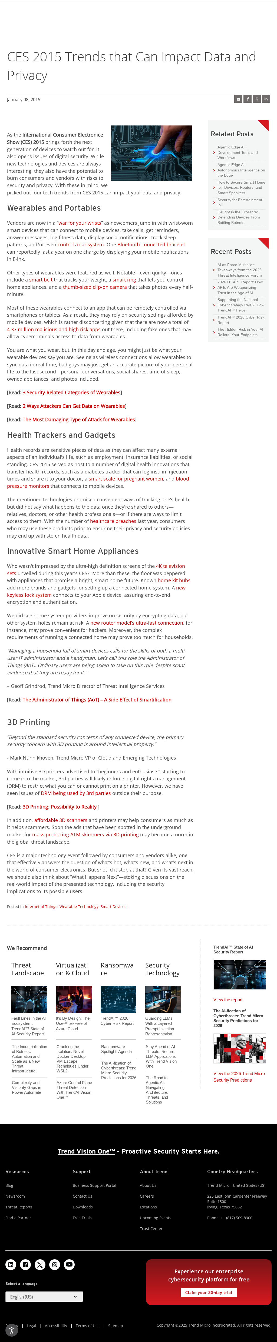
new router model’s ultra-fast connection (136, 622)
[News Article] (238, 99)
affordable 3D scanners (60, 820)
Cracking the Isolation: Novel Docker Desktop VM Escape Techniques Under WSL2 (72, 1058)
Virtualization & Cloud (72, 968)
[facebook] (247, 99)
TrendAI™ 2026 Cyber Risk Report (240, 320)
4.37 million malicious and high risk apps (54, 329)
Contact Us (82, 1196)
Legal (31, 1325)
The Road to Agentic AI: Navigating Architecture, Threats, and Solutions (157, 1089)
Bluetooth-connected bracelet (151, 244)
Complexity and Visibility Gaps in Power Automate (26, 1087)
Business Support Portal (94, 1185)
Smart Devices (113, 906)
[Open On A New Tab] (257, 99)
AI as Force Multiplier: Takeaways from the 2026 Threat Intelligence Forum (237, 269)
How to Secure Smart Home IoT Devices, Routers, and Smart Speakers (239, 187)
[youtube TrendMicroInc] (69, 1264)
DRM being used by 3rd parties (76, 793)
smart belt (40, 279)
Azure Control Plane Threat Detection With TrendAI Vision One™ (74, 1089)
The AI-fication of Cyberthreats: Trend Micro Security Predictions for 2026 (118, 1070)
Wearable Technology (79, 906)
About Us (148, 1185)
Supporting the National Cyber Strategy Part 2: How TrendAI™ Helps (238, 304)
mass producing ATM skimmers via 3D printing (85, 834)
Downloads (83, 1207)
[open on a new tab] (40, 1264)
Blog (9, 1185)
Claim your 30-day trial (206, 1291)
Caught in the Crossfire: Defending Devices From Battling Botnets (236, 217)
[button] (44, 1296)
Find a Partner (18, 1217)
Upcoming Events (155, 1217)
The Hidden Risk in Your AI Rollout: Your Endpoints (238, 332)
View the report (227, 998)
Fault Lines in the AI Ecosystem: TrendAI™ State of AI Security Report (28, 1017)
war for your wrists (79, 223)
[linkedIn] (266, 99)
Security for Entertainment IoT (237, 202)
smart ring (124, 279)
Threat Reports (18, 1207)
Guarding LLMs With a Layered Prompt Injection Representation (159, 1017)
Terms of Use (88, 1325)
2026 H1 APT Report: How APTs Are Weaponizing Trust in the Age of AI (238, 287)
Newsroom (15, 1196)
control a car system (81, 244)
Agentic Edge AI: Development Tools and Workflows (235, 152)
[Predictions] (239, 1046)
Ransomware (117, 968)
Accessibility (56, 1325)
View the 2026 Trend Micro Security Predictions (239, 1075)
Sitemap (115, 1325)
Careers (147, 1196)
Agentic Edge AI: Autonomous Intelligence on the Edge (239, 169)
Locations (148, 1207)
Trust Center (151, 1228)
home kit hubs (174, 580)
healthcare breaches (113, 521)
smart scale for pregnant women (126, 478)
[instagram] (54, 1264)
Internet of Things (41, 906)
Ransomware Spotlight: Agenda (116, 1049)
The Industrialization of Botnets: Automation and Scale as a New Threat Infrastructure (29, 1058)
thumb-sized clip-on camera (95, 287)
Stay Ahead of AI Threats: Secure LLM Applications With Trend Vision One (161, 1056)
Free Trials (82, 1217)
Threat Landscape (27, 968)
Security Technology (162, 968)
